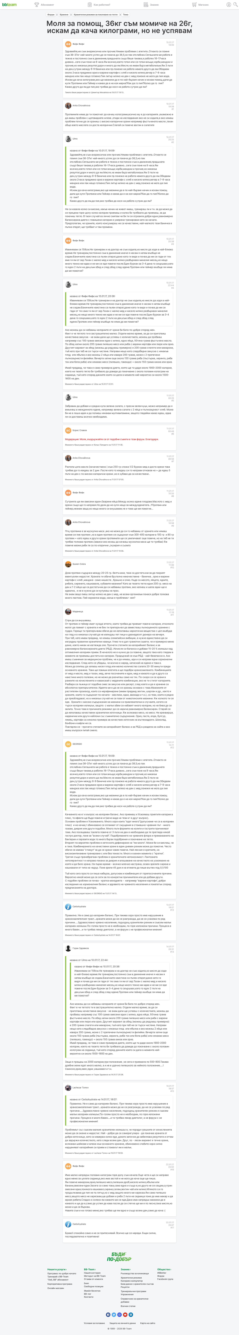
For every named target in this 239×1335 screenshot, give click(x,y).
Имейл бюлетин (92, 1291)
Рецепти (125, 1287)
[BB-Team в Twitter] (114, 1314)
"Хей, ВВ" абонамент (57, 1279)
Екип (86, 1283)
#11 (172, 615)
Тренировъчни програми (133, 1291)
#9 (172, 526)
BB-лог (87, 1294)
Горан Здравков (81, 948)
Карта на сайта (147, 1323)
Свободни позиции (93, 1286)
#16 (172, 1169)
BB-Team (89, 1269)
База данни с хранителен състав (137, 1284)
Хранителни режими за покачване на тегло (96, 14)
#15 (172, 1091)
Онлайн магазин (55, 1288)
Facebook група (165, 1279)
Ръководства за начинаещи (135, 1273)
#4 (172, 288)
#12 (172, 747)
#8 (172, 496)
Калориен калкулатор (132, 1281)
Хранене (64, 14)
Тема (125, 14)
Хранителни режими (131, 1277)
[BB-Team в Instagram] (119, 1314)
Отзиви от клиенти (93, 1279)
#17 (172, 1227)
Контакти (88, 1297)
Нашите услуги (56, 1269)
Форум (50, 14)
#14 (172, 952)
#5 (172, 400)
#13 (172, 910)
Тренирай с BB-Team (57, 1276)
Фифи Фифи (78, 44)
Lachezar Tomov (81, 1087)
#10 (172, 567)
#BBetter (161, 1273)
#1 (173, 109)
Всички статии (128, 1306)
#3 (172, 244)
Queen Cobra (79, 564)
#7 (173, 461)
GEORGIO (77, 744)
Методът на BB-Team (95, 1276)
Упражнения (127, 1294)
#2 (172, 142)
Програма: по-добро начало (61, 1273)
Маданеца (78, 611)
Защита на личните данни (122, 1323)
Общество (163, 1269)
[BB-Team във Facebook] (108, 1314)
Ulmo (75, 138)
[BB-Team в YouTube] (125, 1314)
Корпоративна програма (59, 1284)
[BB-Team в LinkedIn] (131, 1314)
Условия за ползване (94, 1323)
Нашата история (92, 1273)
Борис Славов (80, 430)
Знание (125, 1269)
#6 (172, 434)
